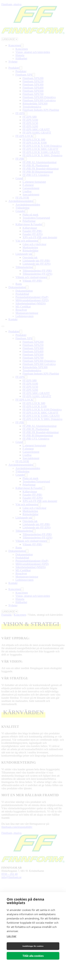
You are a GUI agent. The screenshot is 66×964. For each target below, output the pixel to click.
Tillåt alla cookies (33, 955)
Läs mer (11, 936)
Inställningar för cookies (33, 946)
